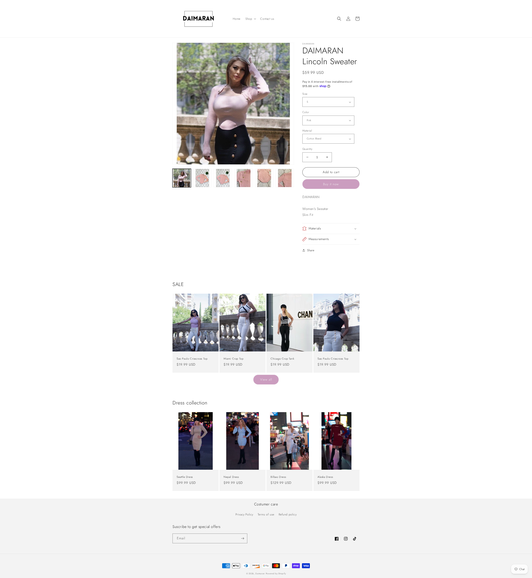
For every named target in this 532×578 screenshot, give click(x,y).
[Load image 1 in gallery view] (181, 178)
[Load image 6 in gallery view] (285, 178)
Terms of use (266, 514)
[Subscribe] (242, 538)
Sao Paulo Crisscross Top (192, 359)
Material (307, 131)
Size (305, 94)
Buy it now (331, 184)
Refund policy (288, 514)
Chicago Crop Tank (282, 359)
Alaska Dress (325, 477)
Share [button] (310, 250)
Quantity (307, 149)
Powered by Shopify (276, 573)
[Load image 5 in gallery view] (264, 178)
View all (266, 379)
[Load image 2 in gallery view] (202, 178)
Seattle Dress (185, 477)
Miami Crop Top (233, 359)
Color (305, 112)
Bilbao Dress (278, 477)
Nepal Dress (231, 477)
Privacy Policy (244, 514)
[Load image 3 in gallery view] (223, 178)
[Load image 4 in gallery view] (243, 178)
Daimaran (260, 573)
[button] (250, 18)
